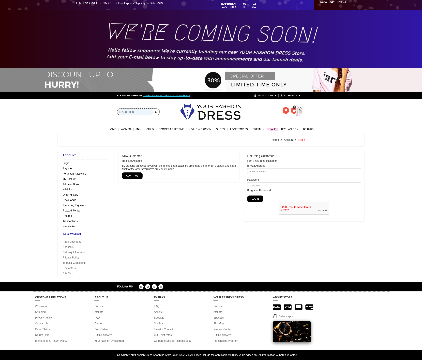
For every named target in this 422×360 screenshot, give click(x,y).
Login (301, 139)
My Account (69, 179)
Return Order (42, 335)
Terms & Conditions (74, 262)
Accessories (239, 129)
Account (288, 139)
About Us (68, 247)
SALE (273, 129)
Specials (159, 317)
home (275, 139)
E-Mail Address (256, 165)
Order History (70, 194)
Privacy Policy (71, 257)
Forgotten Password (74, 173)
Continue (132, 175)
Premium (259, 129)
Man (138, 129)
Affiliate (98, 312)
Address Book (71, 184)
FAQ (97, 317)
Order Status (42, 329)
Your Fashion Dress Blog (109, 340)
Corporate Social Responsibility (172, 340)
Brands (308, 129)
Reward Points (71, 210)
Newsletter (69, 226)
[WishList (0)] (286, 110)
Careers (99, 323)
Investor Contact (163, 329)
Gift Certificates (103, 335)
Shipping (40, 312)
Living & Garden (200, 129)
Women (126, 129)
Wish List (68, 189)
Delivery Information (74, 252)
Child (150, 129)
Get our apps (286, 316)
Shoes (220, 129)
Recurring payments (75, 205)
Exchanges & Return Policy (51, 340)
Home (112, 129)
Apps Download (72, 241)
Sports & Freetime (171, 129)
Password (253, 179)
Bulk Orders (101, 329)
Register (68, 168)
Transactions (70, 221)
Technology (289, 129)
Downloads (69, 200)
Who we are (42, 306)
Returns (67, 215)
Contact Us (69, 268)
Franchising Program (225, 340)
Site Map (68, 273)
